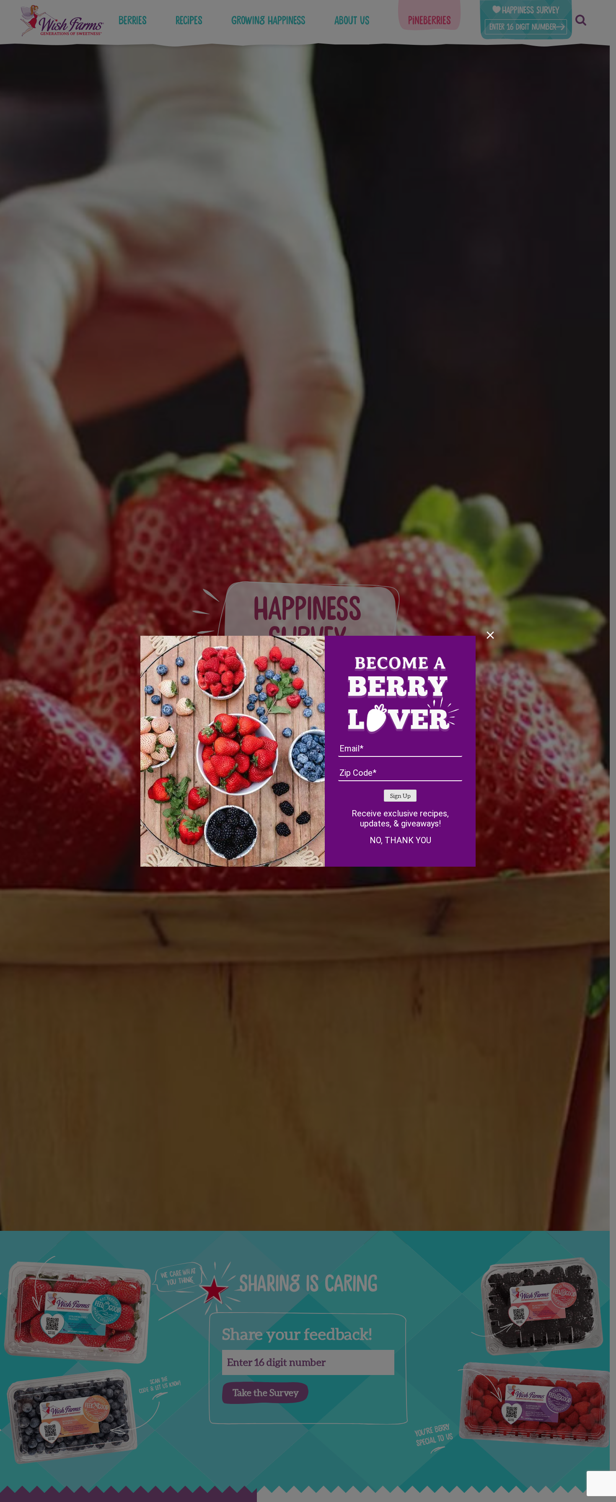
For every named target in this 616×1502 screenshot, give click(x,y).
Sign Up (400, 796)
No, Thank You (400, 840)
